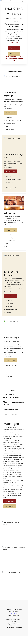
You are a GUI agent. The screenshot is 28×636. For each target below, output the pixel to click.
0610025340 (14, 613)
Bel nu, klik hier (14, 53)
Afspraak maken (14, 48)
